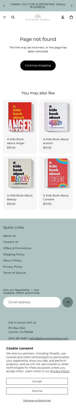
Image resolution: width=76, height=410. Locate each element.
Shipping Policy (14, 254)
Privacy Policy (60, 371)
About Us (9, 236)
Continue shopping (38, 65)
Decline (37, 391)
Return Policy (12, 260)
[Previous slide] (4, 5)
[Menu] (4, 17)
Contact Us (10, 242)
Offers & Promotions (17, 248)
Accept (37, 381)
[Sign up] (67, 302)
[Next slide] (71, 5)
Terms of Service (14, 273)
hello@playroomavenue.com (48, 338)
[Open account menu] (62, 17)
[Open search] (13, 17)
